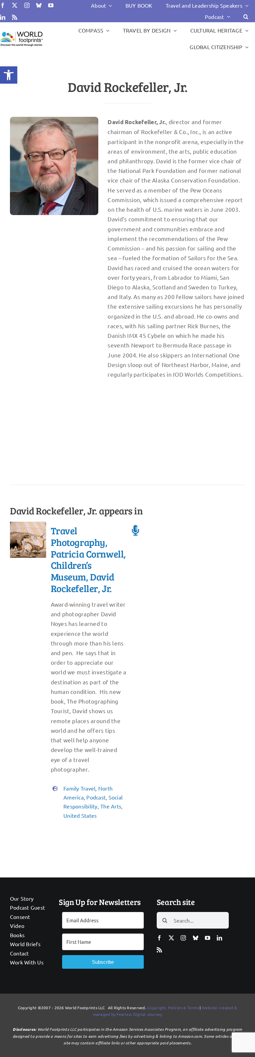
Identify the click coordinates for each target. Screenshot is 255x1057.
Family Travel (79, 788)
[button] (8, 75)
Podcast (96, 797)
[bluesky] (39, 5)
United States (80, 815)
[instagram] (27, 5)
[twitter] (14, 5)
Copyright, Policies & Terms (173, 1007)
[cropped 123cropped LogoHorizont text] (21, 32)
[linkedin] (2, 17)
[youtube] (50, 5)
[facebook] (2, 5)
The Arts (110, 806)
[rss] (14, 17)
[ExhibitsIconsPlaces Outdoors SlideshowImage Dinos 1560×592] (28, 524)
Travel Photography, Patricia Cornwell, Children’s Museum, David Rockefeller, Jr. (88, 559)
